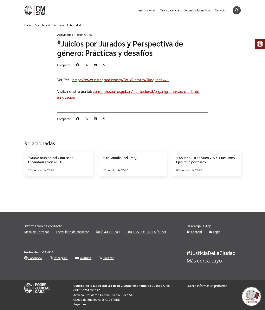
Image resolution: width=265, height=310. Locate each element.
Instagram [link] (61, 258)
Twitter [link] (108, 258)
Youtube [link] (85, 258)
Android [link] (196, 232)
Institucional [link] (146, 10)
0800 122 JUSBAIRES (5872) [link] (146, 232)
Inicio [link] (27, 24)
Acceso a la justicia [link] (197, 10)
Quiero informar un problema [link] (207, 285)
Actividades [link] (77, 24)
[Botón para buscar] (237, 10)
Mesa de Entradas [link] (36, 232)
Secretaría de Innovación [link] (50, 24)
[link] (260, 44)
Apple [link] (216, 232)
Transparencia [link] (169, 10)
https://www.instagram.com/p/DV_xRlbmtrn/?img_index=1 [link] (120, 79)
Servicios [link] (221, 10)
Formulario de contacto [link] (72, 232)
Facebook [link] (35, 258)
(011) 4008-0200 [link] (108, 232)
